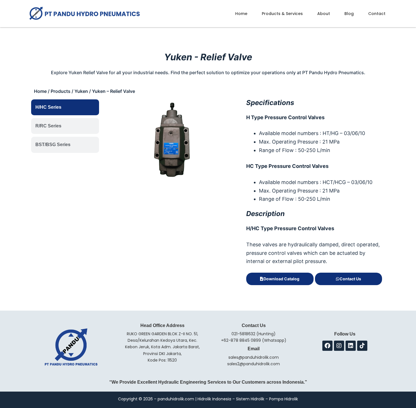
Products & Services (282, 13)
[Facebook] (327, 346)
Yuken (81, 91)
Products (60, 91)
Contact (376, 13)
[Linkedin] (351, 346)
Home (241, 13)
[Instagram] (339, 346)
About (323, 13)
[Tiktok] (362, 346)
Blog (349, 13)
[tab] (65, 107)
